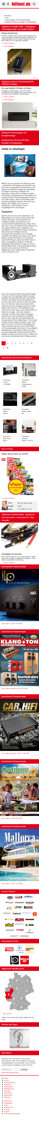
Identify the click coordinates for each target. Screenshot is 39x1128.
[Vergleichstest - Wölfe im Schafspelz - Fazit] (7, 348)
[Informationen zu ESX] (9, 908)
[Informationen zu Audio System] (18, 897)
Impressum (8, 1101)
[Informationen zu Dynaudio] (19, 903)
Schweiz (9, 1014)
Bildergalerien (9, 1089)
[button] (35, 272)
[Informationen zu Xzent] (14, 936)
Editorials (7, 1097)
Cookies (7, 1109)
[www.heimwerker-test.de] (29, 953)
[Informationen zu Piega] (19, 924)
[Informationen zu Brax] (9, 903)
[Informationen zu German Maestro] (28, 907)
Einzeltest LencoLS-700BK (6, 382)
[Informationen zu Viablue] (29, 931)
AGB (5, 1105)
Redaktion (7, 1085)
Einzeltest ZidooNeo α (6, 411)
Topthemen (8, 1095)
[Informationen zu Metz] (19, 920)
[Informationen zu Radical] (29, 925)
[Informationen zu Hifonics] (27, 913)
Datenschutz (8, 1107)
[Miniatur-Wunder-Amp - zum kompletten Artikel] (19, 62)
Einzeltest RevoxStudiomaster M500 (27, 383)
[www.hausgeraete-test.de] (19, 953)
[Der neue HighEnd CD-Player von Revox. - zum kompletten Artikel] (19, 115)
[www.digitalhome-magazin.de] (9, 953)
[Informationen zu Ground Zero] (6, 913)
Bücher (6, 1080)
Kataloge (7, 1091)
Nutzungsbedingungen (12, 1114)
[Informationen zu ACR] (9, 897)
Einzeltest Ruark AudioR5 (26, 411)
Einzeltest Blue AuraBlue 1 (6, 438)
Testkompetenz (9, 1082)
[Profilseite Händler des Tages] (19, 1039)
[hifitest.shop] (24, 964)
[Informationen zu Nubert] (9, 925)
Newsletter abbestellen (10, 1072)
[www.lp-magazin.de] (14, 964)
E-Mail (20, 506)
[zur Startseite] (21, 4)
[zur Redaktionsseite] (5, 506)
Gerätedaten (8, 1087)
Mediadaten (8, 1103)
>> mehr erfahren (8, 498)
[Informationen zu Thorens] (20, 930)
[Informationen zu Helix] (16, 913)
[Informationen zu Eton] (18, 907)
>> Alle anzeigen (8, 46)
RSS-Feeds (8, 1093)
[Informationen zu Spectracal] (10, 930)
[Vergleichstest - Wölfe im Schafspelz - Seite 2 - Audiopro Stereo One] (3, 348)
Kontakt (7, 1111)
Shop (6, 1078)
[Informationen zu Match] (9, 919)
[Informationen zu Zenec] (24, 936)
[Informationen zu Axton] (28, 896)
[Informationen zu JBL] (35, 914)
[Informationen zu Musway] (29, 919)
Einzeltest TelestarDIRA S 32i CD (27, 438)
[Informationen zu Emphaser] (29, 903)
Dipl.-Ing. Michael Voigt (25, 503)
